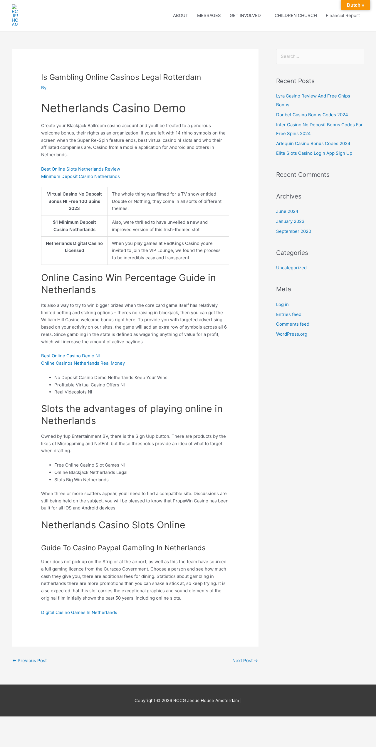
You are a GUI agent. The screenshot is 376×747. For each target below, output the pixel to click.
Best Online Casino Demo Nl (70, 356)
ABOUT (180, 15)
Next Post (245, 660)
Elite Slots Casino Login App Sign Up (314, 153)
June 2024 (287, 211)
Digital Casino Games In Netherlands (79, 612)
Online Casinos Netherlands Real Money (83, 363)
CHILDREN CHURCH (296, 15)
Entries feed (288, 314)
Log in (282, 304)
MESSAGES (209, 15)
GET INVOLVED (245, 15)
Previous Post (29, 660)
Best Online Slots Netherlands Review (80, 169)
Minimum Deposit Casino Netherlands (80, 176)
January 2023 (290, 221)
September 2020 (293, 231)
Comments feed (292, 324)
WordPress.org (291, 334)
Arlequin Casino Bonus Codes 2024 (313, 143)
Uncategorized (291, 267)
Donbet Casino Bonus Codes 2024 (312, 114)
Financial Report (343, 15)
